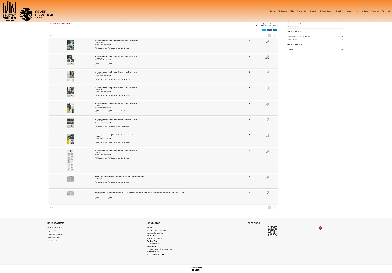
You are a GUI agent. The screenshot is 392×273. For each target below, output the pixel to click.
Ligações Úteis (52, 231)
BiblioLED (338, 11)
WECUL (199, 268)
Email (269, 25)
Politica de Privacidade (55, 234)
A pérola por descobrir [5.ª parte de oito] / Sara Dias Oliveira (116, 103)
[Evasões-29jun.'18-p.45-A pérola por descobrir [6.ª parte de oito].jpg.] (70, 123)
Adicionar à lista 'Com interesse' (120, 48)
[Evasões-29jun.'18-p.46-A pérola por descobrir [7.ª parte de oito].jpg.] (70, 139)
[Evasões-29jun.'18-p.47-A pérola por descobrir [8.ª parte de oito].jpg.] (70, 160)
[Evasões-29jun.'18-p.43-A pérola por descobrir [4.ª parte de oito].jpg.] (70, 92)
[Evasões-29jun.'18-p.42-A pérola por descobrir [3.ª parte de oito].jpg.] (70, 76)
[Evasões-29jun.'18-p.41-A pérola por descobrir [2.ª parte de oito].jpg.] (70, 60)
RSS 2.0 (257, 26)
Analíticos (315, 49)
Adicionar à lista (102, 48)
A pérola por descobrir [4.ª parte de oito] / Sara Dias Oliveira (116, 88)
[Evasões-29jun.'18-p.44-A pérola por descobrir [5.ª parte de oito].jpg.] (70, 107)
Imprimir (275, 25)
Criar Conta (364, 11)
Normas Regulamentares (56, 227)
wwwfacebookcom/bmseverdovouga (159, 249)
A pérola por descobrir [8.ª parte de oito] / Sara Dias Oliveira (116, 150)
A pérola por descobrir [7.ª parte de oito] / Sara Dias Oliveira (116, 135)
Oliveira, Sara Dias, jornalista (103, 44)
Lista (375, 11)
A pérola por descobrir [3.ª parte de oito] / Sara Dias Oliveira (116, 72)
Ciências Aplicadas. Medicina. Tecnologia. (315, 36)
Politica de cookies (54, 237)
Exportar (263, 25)
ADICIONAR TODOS (54, 23)
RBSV (292, 11)
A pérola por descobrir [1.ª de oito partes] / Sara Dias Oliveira (116, 40)
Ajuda (388, 11)
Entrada (272, 11)
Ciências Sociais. (315, 39)
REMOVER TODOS (66, 23)
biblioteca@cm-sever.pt (155, 238)
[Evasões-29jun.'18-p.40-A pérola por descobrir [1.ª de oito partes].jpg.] (70, 45)
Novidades (313, 11)
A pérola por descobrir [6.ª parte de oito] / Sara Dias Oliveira (116, 119)
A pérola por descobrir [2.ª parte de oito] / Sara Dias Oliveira (116, 56)
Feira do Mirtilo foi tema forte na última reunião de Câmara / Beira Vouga (120, 176)
